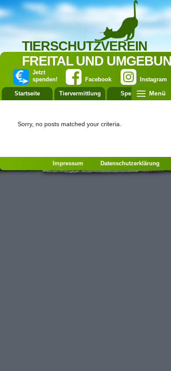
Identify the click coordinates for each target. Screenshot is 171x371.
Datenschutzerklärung (130, 163)
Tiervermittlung (80, 93)
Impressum (68, 163)
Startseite (27, 93)
